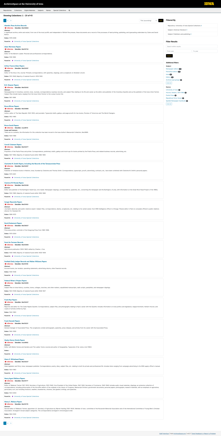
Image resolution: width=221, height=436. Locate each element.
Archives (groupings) (173, 80)
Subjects (40, 10)
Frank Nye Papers (10, 300)
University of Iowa (173, 90)
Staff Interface (164, 433)
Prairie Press (171, 95)
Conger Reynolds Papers (13, 202)
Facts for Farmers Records (13, 242)
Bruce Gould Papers (11, 125)
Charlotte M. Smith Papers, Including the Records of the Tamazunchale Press (32, 164)
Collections (18, 10)
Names (48, 10)
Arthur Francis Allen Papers (14, 66)
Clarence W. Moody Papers (14, 183)
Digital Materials (29, 10)
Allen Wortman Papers (12, 47)
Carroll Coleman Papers (12, 144)
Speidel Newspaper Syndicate (176, 101)
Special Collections (59, 10)
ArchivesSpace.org (179, 433)
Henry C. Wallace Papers (13, 402)
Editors (169, 77)
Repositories (7, 10)
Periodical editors (173, 71)
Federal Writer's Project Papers (15, 280)
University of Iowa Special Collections (26, 41)
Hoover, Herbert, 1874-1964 (176, 92)
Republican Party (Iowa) (174, 98)
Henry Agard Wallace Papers (14, 378)
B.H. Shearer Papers (11, 85)
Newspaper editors (173, 69)
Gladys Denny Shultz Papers (14, 340)
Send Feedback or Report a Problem (204, 433)
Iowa (168, 74)
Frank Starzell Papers (12, 321)
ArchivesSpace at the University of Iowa (23, 4)
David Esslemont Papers (13, 223)
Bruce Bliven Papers (11, 106)
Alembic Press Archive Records (15, 25)
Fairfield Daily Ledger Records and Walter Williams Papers (25, 261)
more (168, 83)
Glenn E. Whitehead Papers (14, 359)
